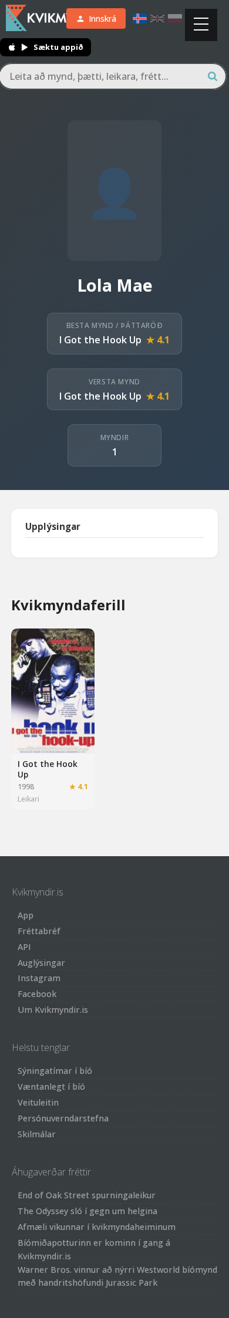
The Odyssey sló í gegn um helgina (87, 1210)
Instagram (39, 978)
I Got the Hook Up (100, 339)
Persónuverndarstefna (63, 1118)
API (24, 946)
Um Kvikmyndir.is (53, 1009)
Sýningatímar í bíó (55, 1070)
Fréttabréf (39, 931)
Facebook (37, 993)
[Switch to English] (157, 18)
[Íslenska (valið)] (140, 18)
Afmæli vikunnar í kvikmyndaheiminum (97, 1226)
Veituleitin (38, 1102)
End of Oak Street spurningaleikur (87, 1195)
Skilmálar (37, 1134)
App (25, 915)
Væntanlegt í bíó (51, 1086)
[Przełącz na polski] (175, 18)
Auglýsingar (41, 962)
